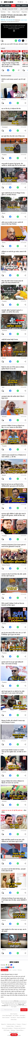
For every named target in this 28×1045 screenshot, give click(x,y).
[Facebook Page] (6, 967)
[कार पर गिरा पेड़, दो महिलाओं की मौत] (10, 130)
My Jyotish (15, 1015)
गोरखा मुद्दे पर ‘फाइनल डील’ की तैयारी (9, 9)
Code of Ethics (19, 1030)
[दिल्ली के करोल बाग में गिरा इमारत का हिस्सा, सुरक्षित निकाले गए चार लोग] (10, 391)
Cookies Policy (10, 1026)
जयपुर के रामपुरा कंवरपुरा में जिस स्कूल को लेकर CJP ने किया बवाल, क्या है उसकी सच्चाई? (11, 64)
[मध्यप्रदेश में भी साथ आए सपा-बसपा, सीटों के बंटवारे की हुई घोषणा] (16, 40)
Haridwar (4, 271)
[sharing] (26, 40)
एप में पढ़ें (14, 1034)
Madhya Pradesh (16, 12)
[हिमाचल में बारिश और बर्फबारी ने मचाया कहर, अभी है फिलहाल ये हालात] (10, 744)
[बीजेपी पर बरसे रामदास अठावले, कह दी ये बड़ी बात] (10, 103)
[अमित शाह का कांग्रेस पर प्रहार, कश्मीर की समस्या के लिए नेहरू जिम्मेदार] (10, 246)
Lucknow (4, 711)
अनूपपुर (18, 5)
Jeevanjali (22, 1015)
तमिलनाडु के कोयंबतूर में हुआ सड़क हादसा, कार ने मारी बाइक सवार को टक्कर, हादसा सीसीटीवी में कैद (13, 900)
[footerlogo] (14, 962)
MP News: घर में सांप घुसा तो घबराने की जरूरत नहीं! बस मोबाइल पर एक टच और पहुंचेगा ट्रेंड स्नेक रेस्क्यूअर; (14, 984)
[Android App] (6, 964)
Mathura (4, 949)
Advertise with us (11, 1024)
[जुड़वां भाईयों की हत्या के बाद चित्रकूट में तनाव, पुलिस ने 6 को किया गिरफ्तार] (10, 216)
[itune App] (8, 964)
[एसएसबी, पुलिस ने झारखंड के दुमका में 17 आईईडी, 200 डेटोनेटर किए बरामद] (10, 334)
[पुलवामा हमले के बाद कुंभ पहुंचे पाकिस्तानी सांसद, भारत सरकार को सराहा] (10, 686)
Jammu (3, 242)
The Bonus (13, 1017)
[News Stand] (11, 964)
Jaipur (3, 594)
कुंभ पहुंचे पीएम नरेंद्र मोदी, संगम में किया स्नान (13, 136)
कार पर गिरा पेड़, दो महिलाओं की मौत (11, 108)
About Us (3, 1024)
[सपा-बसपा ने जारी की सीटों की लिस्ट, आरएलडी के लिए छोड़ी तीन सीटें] (10, 893)
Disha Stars (14, 1019)
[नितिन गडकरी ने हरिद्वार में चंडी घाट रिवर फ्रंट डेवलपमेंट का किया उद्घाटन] (10, 627)
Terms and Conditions (7, 1028)
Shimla (3, 740)
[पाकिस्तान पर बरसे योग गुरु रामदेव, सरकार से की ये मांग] (10, 275)
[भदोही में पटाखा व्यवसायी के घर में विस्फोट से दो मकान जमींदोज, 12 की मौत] (10, 479)
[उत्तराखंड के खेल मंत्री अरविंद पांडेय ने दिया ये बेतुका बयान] (10, 420)
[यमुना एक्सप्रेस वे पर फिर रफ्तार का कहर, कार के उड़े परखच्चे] (10, 953)
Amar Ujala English (7, 1015)
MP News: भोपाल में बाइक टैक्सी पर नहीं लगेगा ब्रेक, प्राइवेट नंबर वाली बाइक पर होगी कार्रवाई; (13, 991)
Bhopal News (24, 12)
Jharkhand (4, 330)
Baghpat (4, 860)
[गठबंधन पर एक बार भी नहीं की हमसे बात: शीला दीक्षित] (10, 834)
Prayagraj (4, 154)
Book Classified (21, 1017)
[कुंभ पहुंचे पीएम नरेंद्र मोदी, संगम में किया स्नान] (10, 158)
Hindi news (16, 1000)
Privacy (24, 1024)
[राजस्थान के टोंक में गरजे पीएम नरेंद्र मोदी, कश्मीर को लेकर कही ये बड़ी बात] (10, 598)
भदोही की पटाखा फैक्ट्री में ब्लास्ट (9, 339)
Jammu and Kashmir (7, 183)
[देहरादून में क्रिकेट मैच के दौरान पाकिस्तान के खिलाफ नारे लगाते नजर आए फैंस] (10, 805)
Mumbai (4, 99)
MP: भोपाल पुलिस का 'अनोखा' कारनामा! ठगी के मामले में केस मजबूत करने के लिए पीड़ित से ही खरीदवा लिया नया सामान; (14, 995)
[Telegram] (13, 967)
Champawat (5, 127)
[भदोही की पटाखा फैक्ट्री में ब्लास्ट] (10, 361)
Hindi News (3, 12)
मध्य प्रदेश (7, 5)
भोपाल (13, 5)
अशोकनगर (24, 5)
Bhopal (3, 213)
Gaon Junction (5, 1017)
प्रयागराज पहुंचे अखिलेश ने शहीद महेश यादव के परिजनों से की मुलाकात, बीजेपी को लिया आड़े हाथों (13, 515)
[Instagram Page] (11, 967)
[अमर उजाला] (8, 2)
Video (9, 12)
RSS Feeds (6, 1030)
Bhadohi (4, 475)
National (4, 358)
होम (1, 5)
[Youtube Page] (10, 967)
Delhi (3, 387)
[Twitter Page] (8, 967)
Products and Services (19, 1028)
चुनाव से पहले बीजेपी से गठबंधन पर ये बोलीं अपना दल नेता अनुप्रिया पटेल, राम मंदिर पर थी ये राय (13, 751)
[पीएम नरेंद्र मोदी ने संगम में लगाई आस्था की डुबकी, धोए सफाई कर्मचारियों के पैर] (10, 304)
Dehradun (4, 416)
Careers (19, 1024)
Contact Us (18, 1026)
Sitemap (13, 1030)
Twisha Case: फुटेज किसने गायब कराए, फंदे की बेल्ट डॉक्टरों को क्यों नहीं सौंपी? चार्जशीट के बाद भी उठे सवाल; (13, 987)
